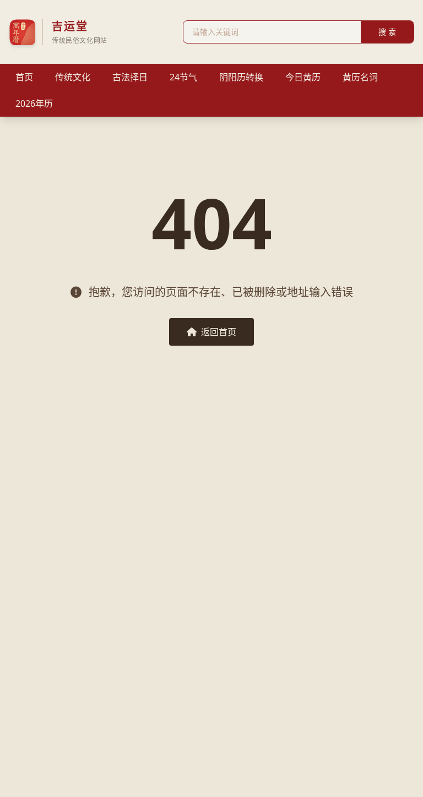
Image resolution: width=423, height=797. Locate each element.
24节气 (183, 77)
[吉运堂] (22, 32)
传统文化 (72, 77)
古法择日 (130, 77)
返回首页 (218, 332)
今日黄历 (303, 77)
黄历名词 (360, 77)
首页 (24, 77)
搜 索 (387, 31)
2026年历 (34, 103)
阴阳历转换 (241, 77)
